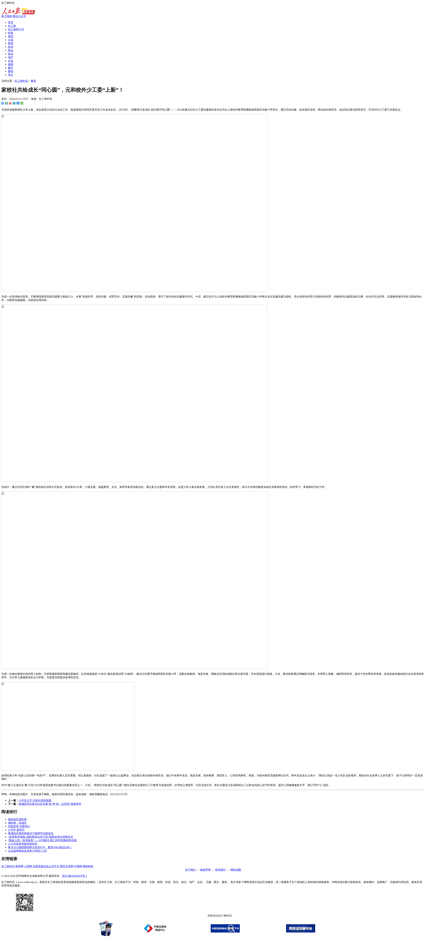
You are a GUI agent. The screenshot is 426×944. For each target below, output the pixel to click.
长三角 (12, 25)
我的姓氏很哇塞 (17, 819)
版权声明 (205, 869)
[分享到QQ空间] (6, 103)
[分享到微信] (21, 103)
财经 (10, 36)
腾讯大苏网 (66, 866)
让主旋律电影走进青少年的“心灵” (28, 850)
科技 (10, 46)
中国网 (78, 866)
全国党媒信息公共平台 (46, 866)
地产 (10, 57)
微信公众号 (19, 16)
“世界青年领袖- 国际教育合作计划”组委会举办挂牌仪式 (40, 836)
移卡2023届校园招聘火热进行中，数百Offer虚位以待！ (40, 847)
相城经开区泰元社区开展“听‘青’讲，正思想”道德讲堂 (50, 803)
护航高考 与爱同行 (19, 826)
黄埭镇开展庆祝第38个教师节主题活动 (30, 833)
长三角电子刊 (16, 29)
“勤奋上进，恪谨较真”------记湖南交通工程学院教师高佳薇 (42, 840)
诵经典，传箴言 (17, 822)
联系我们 (220, 869)
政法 (10, 53)
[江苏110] (105, 935)
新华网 (19, 866)
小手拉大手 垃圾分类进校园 (35, 800)
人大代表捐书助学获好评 (22, 843)
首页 (10, 22)
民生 (10, 50)
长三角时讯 (21, 80)
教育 (10, 43)
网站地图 (235, 869)
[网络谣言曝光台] (300, 931)
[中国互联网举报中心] (156, 931)
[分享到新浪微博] (10, 103)
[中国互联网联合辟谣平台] (225, 931)
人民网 (28, 866)
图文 (10, 67)
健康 (10, 64)
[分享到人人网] (18, 103)
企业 (10, 60)
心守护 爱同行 (16, 829)
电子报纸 (7, 16)
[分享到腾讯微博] (14, 103)
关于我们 (190, 869)
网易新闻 (88, 866)
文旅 (10, 39)
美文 (10, 74)
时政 (10, 32)
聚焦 (10, 71)
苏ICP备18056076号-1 (74, 875)
